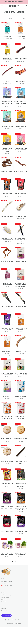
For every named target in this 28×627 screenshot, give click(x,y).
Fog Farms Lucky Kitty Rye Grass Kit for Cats (21, 554)
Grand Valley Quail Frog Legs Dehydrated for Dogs (7, 262)
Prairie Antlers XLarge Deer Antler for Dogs (20, 350)
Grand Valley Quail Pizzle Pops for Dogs (7, 172)
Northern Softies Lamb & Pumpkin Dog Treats (7, 417)
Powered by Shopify (17, 623)
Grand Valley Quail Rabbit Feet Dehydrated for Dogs (7, 239)
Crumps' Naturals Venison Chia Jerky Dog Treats (7, 374)
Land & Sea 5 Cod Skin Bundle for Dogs (21, 307)
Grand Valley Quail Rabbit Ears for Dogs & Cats (21, 215)
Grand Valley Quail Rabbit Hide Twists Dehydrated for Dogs (7, 216)
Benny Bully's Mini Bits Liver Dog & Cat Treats (7, 484)
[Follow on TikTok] (15, 620)
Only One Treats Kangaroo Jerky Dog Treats (7, 329)
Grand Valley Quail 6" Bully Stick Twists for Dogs (20, 172)
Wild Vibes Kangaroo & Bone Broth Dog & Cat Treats (7, 103)
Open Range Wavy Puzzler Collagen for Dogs (21, 80)
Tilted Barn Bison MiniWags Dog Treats (7, 350)
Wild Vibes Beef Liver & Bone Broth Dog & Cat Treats (7, 150)
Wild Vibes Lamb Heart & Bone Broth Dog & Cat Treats (21, 126)
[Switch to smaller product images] (26, 18)
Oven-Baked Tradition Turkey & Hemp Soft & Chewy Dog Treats (21, 485)
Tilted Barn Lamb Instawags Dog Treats (7, 37)
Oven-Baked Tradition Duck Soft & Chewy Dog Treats (7, 507)
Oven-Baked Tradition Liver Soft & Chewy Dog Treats (20, 530)
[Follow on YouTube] (12, 620)
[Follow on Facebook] (2, 620)
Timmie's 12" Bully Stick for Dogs (7, 80)
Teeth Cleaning (4, 610)
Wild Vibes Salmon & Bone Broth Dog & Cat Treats (21, 149)
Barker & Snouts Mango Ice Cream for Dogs (20, 439)
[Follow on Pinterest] (8, 620)
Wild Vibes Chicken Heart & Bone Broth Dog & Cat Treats (20, 103)
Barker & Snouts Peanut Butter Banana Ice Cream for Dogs (7, 461)
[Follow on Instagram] (5, 620)
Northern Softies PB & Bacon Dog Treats (20, 417)
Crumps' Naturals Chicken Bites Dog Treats (7, 395)
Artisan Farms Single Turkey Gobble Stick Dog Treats (21, 461)
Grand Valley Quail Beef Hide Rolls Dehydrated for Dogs (21, 240)
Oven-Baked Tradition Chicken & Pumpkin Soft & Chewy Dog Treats (21, 508)
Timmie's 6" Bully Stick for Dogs (21, 59)
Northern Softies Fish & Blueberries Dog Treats (21, 395)
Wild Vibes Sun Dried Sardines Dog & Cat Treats (7, 125)
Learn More (20, 1)
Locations (3, 601)
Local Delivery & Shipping (6, 595)
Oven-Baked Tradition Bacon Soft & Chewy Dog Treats (7, 531)
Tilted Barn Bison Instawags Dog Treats (21, 37)
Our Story (3, 592)
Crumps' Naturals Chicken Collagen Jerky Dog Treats (20, 374)
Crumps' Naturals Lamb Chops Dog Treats (20, 262)
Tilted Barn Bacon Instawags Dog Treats (7, 284)
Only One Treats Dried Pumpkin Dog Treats (7, 194)
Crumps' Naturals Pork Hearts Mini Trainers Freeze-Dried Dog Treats (21, 285)
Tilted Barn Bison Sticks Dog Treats (21, 329)
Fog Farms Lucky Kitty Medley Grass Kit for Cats (7, 554)
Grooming (3, 608)
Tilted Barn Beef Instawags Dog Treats (7, 59)
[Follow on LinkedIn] (19, 620)
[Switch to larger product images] (23, 18)
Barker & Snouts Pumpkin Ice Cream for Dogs (7, 439)
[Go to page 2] (18, 561)
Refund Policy (4, 599)
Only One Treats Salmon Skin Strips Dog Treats (21, 194)
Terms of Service (5, 597)
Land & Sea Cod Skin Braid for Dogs (7, 307)
